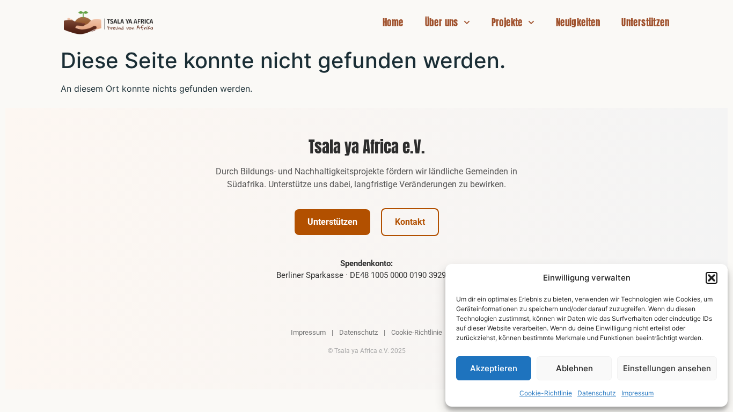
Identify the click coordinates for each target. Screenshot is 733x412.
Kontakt (410, 222)
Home (393, 23)
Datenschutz (596, 393)
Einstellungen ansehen (667, 368)
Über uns (441, 23)
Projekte (507, 23)
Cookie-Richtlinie (545, 393)
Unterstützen (645, 23)
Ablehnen (574, 368)
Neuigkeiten (578, 23)
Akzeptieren (493, 368)
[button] (711, 278)
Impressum (637, 393)
